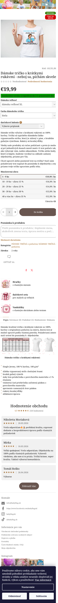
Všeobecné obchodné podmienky (14, 531)
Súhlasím (41, 596)
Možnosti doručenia (10, 240)
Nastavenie (28, 587)
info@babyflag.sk (13, 503)
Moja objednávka (8, 548)
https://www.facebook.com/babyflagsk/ (21, 508)
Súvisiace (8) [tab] (15, 320)
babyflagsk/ (11, 514)
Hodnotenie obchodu (29, 405)
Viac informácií (43, 579)
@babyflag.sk (11, 519)
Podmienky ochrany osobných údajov (16, 535)
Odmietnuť (14, 596)
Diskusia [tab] (51, 320)
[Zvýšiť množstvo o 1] (15, 212)
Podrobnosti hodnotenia (40, 81)
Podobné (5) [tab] (28, 320)
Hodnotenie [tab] (40, 320)
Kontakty (5, 541)
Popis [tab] (5, 320)
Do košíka (38, 212)
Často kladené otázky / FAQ (12, 544)
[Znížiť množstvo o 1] (3, 212)
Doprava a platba (8, 538)
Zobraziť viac (29, 486)
